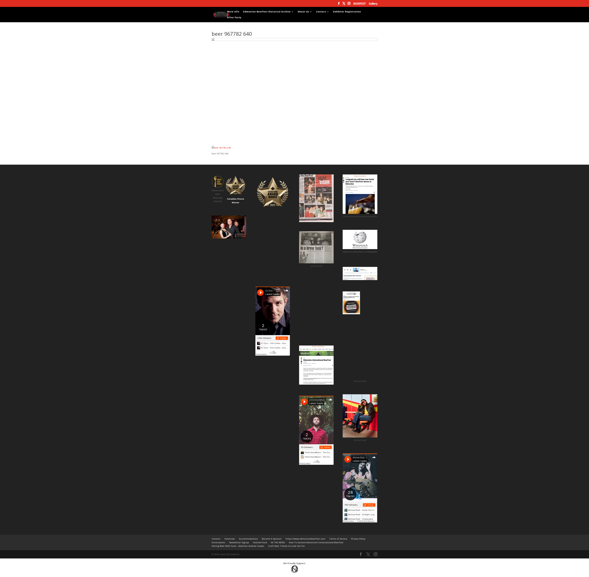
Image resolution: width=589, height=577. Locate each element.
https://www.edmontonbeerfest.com (305, 538)
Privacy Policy (358, 538)
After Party (234, 17)
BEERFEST (359, 3)
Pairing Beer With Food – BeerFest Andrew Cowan (238, 546)
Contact (321, 12)
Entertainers (218, 542)
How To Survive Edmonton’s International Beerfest (316, 542)
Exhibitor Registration (347, 12)
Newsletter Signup (239, 542)
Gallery (373, 3)
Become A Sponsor (272, 538)
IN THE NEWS (278, 542)
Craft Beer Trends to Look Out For (286, 546)
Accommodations (248, 538)
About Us (303, 12)
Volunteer (229, 538)
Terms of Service (338, 538)
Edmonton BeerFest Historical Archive (267, 12)
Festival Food (260, 542)
